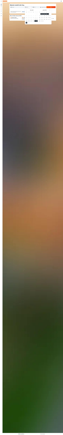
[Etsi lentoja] (1, 3)
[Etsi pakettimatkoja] (1, 8)
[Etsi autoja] (1, 6)
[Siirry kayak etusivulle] (5, 1)
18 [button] (28, 19)
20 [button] (31, 19)
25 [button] (46, 19)
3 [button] (26, 15)
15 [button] (35, 17)
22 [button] (35, 19)
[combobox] (18, 7)
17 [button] (26, 19)
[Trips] (1, 13)
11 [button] (46, 15)
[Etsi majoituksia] (1, 5)
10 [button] (26, 17)
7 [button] (33, 15)
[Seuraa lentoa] (1, 11)
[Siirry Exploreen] (1, 10)
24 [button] (44, 19)
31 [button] (26, 22)
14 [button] (33, 17)
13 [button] (31, 17)
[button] (1, 1)
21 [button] (33, 19)
